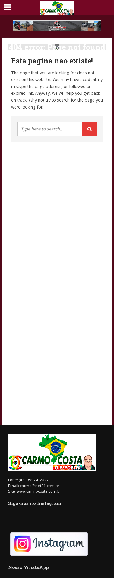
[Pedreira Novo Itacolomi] (57, 26)
